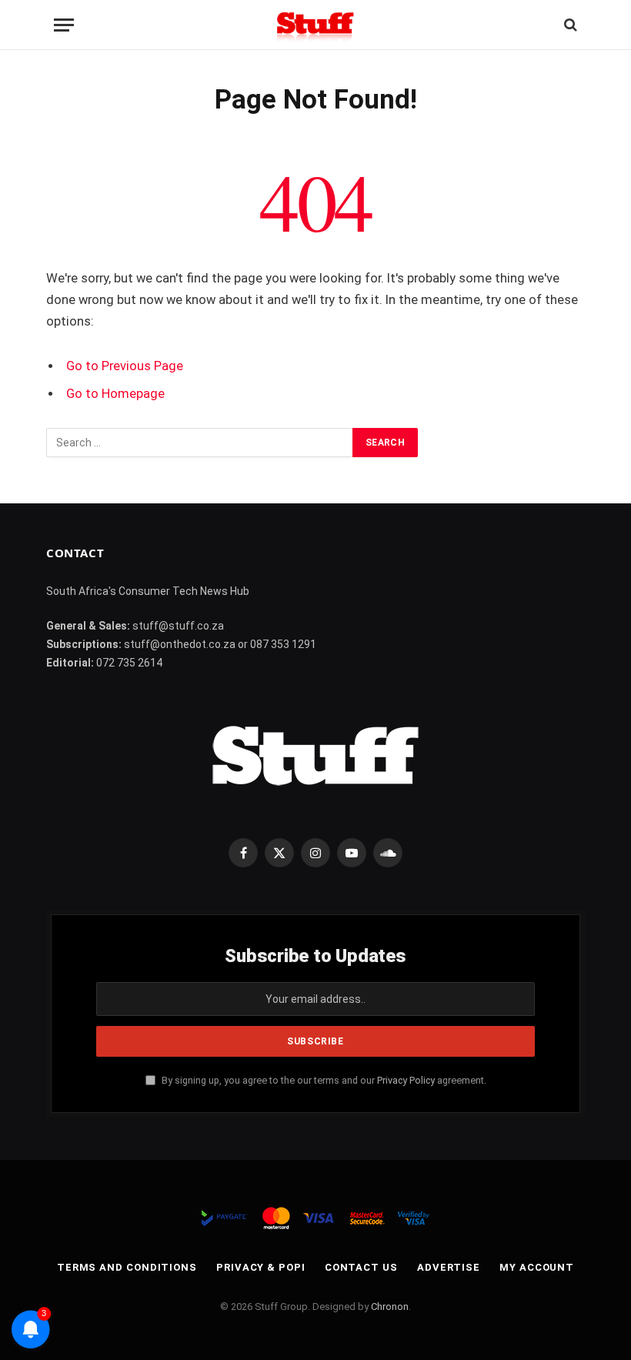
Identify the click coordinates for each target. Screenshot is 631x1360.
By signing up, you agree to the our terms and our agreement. (322, 1080)
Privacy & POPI (260, 1267)
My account (536, 1267)
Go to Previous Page (124, 366)
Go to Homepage (115, 393)
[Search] (569, 25)
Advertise (448, 1267)
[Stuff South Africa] (315, 25)
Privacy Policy (406, 1080)
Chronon (390, 1306)
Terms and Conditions (127, 1267)
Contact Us (361, 1267)
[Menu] (64, 25)
